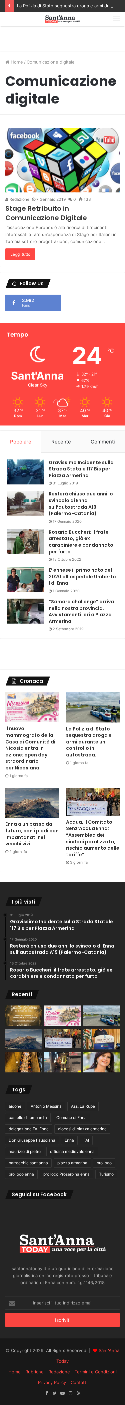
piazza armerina (72, 1162)
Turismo (106, 1174)
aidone (15, 1106)
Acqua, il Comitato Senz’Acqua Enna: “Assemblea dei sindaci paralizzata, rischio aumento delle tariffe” (92, 838)
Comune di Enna (71, 1117)
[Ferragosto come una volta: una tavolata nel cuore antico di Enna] (23, 1062)
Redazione (18, 199)
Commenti (103, 441)
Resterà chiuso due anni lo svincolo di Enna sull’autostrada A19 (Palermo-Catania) (81, 503)
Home (16, 62)
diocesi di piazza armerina (82, 1128)
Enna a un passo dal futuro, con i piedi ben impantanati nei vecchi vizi (32, 834)
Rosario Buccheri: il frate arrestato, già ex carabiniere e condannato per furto (81, 542)
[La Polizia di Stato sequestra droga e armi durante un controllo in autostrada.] (93, 707)
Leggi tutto (20, 254)
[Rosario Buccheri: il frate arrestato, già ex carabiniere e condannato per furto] (25, 541)
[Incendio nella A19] (62, 1062)
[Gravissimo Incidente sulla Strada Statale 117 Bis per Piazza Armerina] (25, 471)
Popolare (20, 441)
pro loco (104, 1162)
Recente (61, 441)
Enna (69, 1140)
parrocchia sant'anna (28, 1162)
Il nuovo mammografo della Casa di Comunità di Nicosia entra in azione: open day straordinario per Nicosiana (30, 748)
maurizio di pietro (25, 1151)
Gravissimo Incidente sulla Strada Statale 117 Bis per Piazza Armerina (81, 469)
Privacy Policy (52, 1382)
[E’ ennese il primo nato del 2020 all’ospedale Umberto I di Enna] (25, 579)
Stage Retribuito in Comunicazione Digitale (46, 213)
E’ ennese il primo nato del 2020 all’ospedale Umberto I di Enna (82, 576)
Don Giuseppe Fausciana (32, 1140)
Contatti (79, 1382)
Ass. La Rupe (83, 1106)
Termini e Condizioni (96, 1371)
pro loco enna (21, 1174)
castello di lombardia (28, 1117)
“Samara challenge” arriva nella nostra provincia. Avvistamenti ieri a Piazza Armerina (81, 611)
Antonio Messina (46, 1106)
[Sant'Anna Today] (62, 19)
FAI (86, 1140)
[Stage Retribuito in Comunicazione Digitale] (62, 160)
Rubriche (34, 1371)
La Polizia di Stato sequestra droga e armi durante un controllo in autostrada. (89, 741)
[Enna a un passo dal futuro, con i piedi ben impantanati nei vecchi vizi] (32, 803)
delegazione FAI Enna (29, 1128)
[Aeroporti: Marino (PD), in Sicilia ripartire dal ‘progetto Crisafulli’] (101, 1062)
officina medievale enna (72, 1151)
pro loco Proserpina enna (66, 1174)
